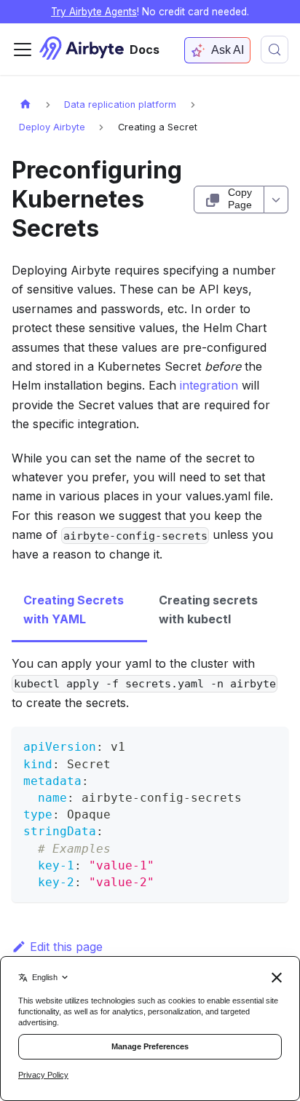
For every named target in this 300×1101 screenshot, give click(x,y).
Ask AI (227, 50)
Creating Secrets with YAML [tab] (73, 609)
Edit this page (66, 946)
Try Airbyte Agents (94, 11)
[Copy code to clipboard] (270, 745)
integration (209, 385)
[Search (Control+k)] (274, 49)
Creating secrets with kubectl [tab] (208, 609)
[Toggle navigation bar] (22, 49)
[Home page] (25, 103)
